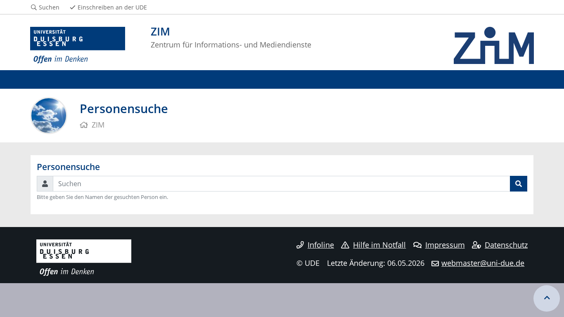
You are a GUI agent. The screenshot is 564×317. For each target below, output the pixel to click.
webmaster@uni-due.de (482, 263)
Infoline (321, 245)
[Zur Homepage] (77, 45)
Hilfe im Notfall (379, 245)
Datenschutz (506, 245)
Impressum (445, 245)
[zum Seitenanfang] (546, 298)
